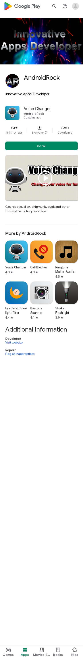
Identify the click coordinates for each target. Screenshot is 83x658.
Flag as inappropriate (20, 354)
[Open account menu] (75, 6)
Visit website (14, 342)
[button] (45, 132)
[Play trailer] (45, 178)
